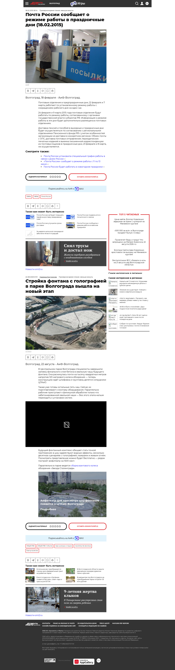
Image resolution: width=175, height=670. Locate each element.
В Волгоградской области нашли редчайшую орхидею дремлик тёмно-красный (90, 571)
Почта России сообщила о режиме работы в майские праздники (87, 225)
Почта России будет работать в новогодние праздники (73, 167)
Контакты (46, 623)
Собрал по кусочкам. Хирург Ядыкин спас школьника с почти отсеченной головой (134, 326)
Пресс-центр (104, 623)
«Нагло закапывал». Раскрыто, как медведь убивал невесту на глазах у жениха (134, 300)
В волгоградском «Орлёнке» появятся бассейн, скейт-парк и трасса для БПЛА (49, 579)
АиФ (27, 85)
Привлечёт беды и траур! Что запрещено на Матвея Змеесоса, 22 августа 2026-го (129, 242)
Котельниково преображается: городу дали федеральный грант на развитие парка (50, 571)
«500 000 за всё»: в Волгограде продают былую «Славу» (129, 232)
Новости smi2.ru (34, 269)
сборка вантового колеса (84, 465)
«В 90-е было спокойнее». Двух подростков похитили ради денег (133, 308)
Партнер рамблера (64, 660)
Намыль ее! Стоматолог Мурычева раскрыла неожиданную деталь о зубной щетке (133, 283)
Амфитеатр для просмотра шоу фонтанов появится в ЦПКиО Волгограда (69, 502)
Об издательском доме (87, 623)
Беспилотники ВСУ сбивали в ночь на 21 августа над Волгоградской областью (129, 262)
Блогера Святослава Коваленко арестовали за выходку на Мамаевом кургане (129, 252)
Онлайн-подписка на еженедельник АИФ (59, 626)
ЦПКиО (28, 351)
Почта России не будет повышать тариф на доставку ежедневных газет (50, 217)
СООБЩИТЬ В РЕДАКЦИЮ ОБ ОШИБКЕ (92, 626)
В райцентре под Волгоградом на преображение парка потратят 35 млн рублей (90, 579)
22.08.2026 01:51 (31, 277)
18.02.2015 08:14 (31, 10)
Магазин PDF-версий (120, 623)
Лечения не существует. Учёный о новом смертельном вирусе (133, 291)
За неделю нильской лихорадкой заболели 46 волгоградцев (50, 232)
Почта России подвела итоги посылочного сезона (88, 216)
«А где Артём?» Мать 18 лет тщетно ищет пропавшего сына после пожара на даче (133, 317)
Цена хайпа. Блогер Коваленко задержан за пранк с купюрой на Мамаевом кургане (129, 221)
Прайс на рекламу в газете (64, 623)
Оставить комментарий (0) (87, 177)
